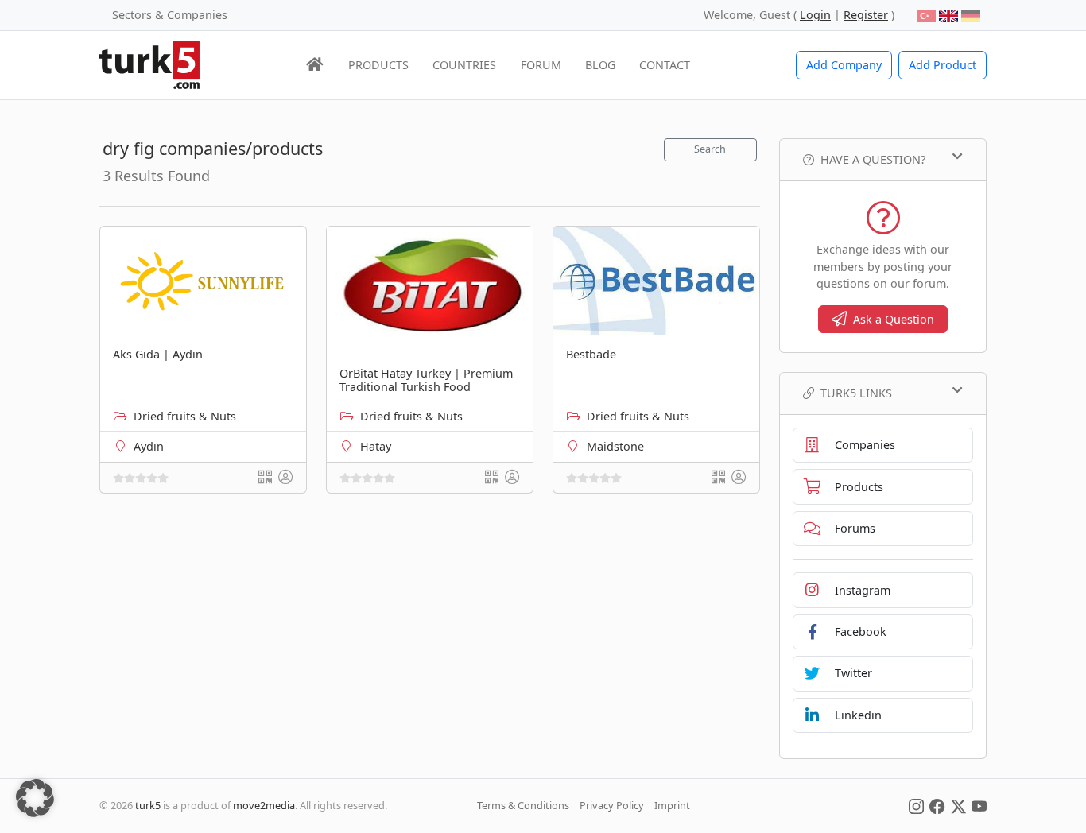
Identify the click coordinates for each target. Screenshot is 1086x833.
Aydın (149, 446)
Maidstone (615, 446)
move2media (264, 805)
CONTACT (664, 64)
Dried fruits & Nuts (185, 416)
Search (710, 149)
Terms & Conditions (523, 805)
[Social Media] (916, 805)
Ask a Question (893, 319)
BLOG (600, 64)
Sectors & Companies (169, 14)
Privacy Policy (612, 805)
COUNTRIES (464, 64)
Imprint (672, 805)
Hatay (375, 446)
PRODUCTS (378, 64)
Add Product (942, 64)
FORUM (541, 64)
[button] (35, 798)
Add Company (844, 64)
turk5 (148, 805)
